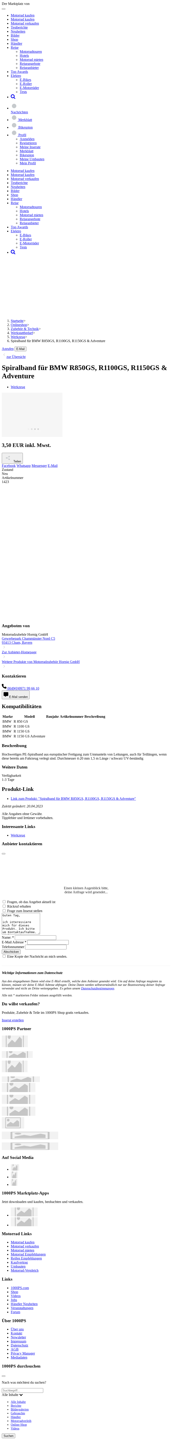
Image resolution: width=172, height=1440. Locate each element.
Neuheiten (18, 31)
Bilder (15, 35)
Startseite (17, 321)
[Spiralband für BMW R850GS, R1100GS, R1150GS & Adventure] (32, 436)
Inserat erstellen (13, 1020)
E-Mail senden (18, 697)
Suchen (8, 1436)
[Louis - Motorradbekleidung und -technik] (13, 1127)
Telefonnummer (13, 947)
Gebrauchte (18, 1413)
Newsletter (18, 1337)
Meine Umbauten (32, 159)
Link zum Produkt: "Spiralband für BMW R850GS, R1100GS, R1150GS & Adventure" (73, 798)
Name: (8, 937)
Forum (15, 1312)
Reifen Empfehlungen (26, 1258)
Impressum (18, 1341)
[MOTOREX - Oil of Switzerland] (15, 1046)
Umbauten (18, 1266)
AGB (15, 1349)
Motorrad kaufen (22, 15)
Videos (16, 1296)
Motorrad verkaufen (25, 23)
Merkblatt (26, 151)
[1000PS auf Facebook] (14, 1177)
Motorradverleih (21, 1421)
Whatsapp (24, 466)
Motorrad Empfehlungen (28, 1254)
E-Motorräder (29, 88)
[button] (13, 97)
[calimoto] (18, 1103)
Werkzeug (18, 337)
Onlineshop (19, 325)
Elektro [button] (16, 76)
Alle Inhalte (18, 1402)
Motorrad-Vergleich (25, 1270)
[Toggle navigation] (3, 9)
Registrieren (28, 143)
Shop (14, 39)
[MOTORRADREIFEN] (17, 1057)
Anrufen (8, 349)
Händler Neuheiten (24, 1304)
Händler (16, 43)
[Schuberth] (18, 1091)
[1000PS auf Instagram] (14, 1184)
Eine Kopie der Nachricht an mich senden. (37, 956)
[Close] (3, 853)
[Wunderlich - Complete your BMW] (30, 1149)
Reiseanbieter (29, 68)
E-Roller (26, 84)
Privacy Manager (23, 1353)
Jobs (14, 1300)
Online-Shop (19, 1424)
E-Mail (20, 349)
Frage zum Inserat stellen (24, 911)
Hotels (24, 55)
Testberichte (19, 27)
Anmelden (27, 139)
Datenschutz (19, 1345)
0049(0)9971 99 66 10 (22, 688)
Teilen (17, 461)
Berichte (16, 1405)
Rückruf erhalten (19, 906)
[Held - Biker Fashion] (15, 1071)
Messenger (39, 466)
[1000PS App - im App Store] (24, 1215)
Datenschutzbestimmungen (97, 988)
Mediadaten (19, 1357)
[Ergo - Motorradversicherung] (30, 1138)
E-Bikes (25, 80)
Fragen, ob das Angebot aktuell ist (31, 902)
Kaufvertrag (19, 1262)
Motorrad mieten (31, 59)
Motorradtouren (31, 51)
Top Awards (19, 72)
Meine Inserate (30, 147)
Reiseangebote (30, 64)
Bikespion (27, 155)
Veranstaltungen (22, 1308)
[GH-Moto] (21, 1081)
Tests (23, 92)
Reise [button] (15, 47)
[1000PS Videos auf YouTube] (15, 1169)
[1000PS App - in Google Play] (24, 1225)
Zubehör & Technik (25, 329)
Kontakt (16, 1333)
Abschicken (11, 951)
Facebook (9, 466)
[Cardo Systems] (18, 1114)
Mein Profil (28, 163)
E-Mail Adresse (14, 942)
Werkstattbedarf (22, 333)
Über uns (17, 1329)
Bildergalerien (20, 1409)
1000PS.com (20, 1288)
